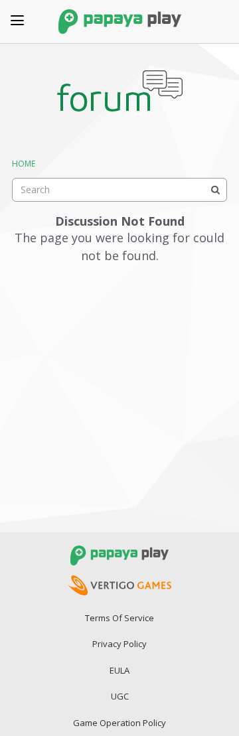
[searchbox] (119, 190)
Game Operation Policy (119, 723)
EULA (119, 670)
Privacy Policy (119, 644)
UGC (120, 696)
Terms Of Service (119, 618)
